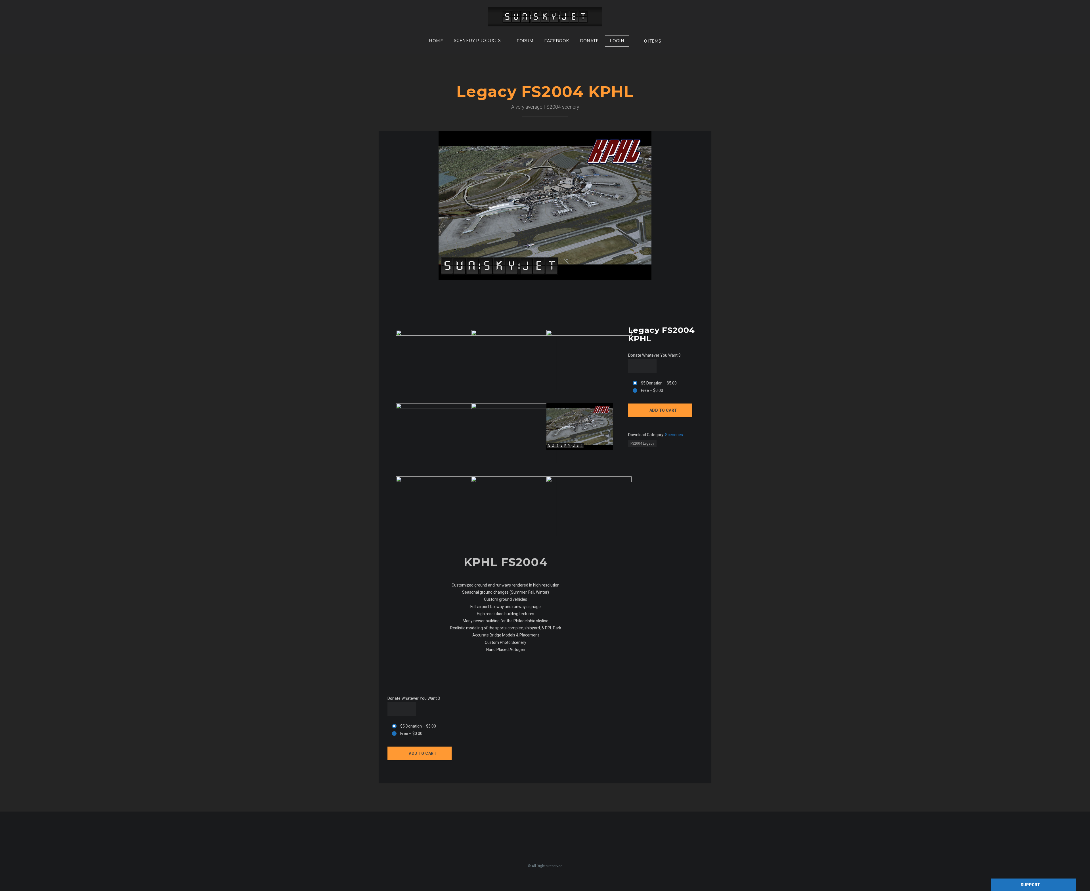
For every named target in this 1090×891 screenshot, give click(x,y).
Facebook (556, 40)
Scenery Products (477, 40)
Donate (589, 40)
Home (436, 40)
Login (617, 40)
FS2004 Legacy (642, 444)
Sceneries (674, 434)
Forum (525, 40)
